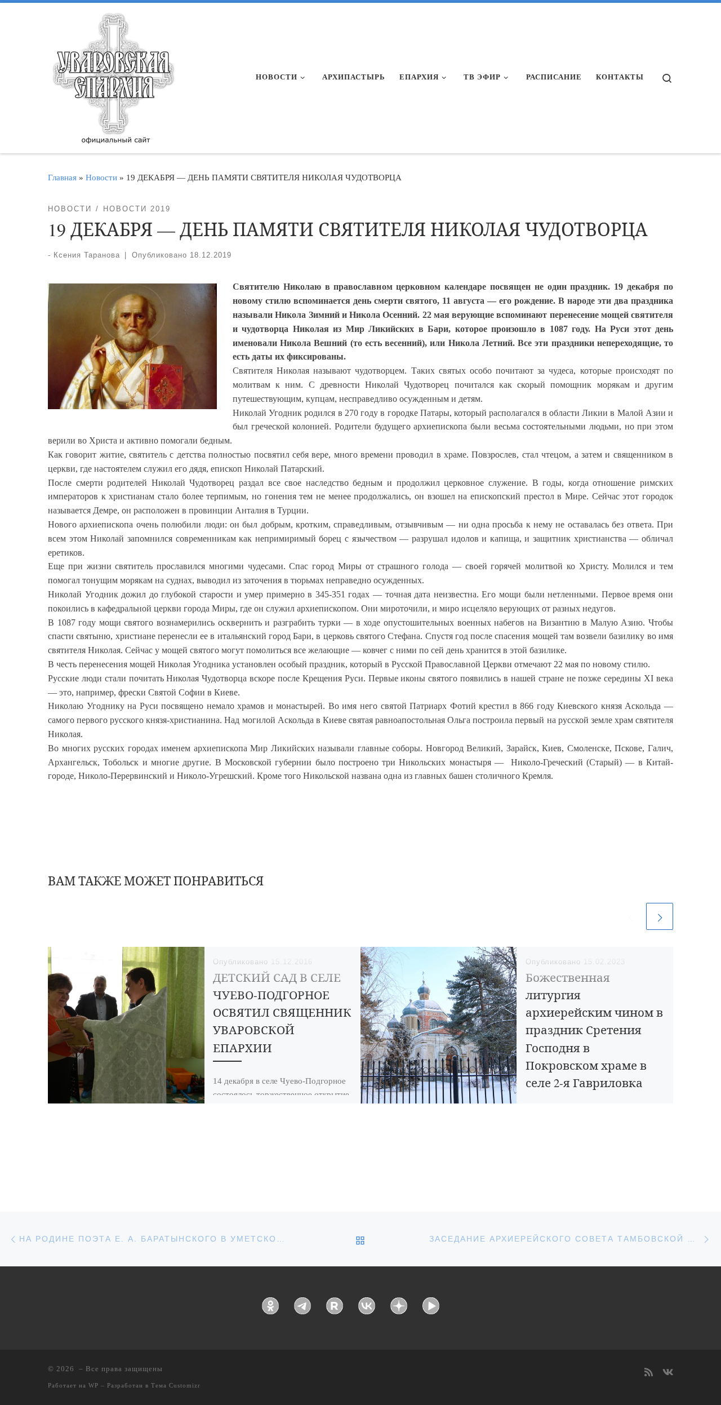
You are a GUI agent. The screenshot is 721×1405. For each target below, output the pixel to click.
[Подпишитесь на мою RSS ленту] (648, 1373)
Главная (62, 177)
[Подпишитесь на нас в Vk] (667, 1373)
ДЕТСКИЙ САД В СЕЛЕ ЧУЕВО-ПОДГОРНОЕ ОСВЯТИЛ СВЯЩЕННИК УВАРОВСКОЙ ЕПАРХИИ (282, 1012)
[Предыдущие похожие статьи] (630, 916)
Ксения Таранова (87, 255)
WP (93, 1385)
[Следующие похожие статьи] (659, 916)
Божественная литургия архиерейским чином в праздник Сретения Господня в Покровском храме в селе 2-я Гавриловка (594, 1030)
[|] (112, 74)
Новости (101, 177)
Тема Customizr (176, 1385)
